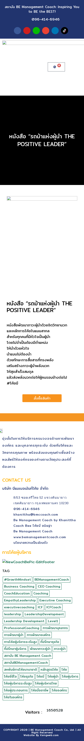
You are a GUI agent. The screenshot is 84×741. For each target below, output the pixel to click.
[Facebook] (17, 30)
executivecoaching (19, 607)
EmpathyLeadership (20, 600)
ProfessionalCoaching (21, 628)
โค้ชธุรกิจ (26, 676)
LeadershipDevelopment (44, 614)
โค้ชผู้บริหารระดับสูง (18, 683)
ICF (40, 607)
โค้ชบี (40, 676)
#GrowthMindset (17, 579)
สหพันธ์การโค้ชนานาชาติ (20, 669)
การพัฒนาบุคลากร (55, 628)
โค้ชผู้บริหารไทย (46, 683)
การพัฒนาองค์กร (38, 634)
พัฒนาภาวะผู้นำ (40, 648)
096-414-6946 (46, 19)
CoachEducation (17, 593)
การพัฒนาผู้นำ (13, 634)
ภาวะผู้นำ (60, 648)
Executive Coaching (55, 600)
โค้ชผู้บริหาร (70, 676)
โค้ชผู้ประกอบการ (16, 690)
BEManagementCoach (51, 579)
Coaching (40, 593)
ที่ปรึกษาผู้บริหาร (15, 648)
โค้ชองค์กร (59, 690)
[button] (78, 67)
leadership (12, 614)
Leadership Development (24, 621)
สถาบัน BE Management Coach (27, 655)
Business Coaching (19, 586)
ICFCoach (53, 607)
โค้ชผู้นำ (53, 676)
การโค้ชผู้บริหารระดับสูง (20, 641)
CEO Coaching (49, 586)
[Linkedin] (55, 30)
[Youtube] (26, 30)
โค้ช (64, 669)
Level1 (53, 621)
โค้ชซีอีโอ (10, 676)
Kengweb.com (49, 735)
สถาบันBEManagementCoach (26, 662)
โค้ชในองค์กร (13, 697)
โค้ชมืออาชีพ (39, 690)
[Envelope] (45, 30)
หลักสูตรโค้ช (49, 669)
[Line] (36, 30)
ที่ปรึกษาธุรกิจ (49, 641)
